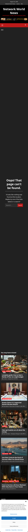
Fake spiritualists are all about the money (13, 431)
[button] (26, 501)
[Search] (25, 25)
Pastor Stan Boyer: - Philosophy (9, 433)
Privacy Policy (14, 530)
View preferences (14, 526)
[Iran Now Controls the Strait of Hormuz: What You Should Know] (14, 447)
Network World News (10, 4)
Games (18, 4)
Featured (11, 481)
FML (22, 4)
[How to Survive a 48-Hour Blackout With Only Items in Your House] (14, 474)
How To (17, 481)
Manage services (13, 514)
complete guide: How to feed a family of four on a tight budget (12, 376)
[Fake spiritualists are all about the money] (14, 419)
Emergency (5, 481)
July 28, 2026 (19, 461)
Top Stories (5, 398)
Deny (14, 522)
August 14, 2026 (19, 406)
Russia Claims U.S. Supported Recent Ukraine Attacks (11, 403)
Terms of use (20, 530)
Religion (4, 426)
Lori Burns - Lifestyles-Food (8, 378)
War (10, 398)
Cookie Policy (8, 530)
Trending (8, 371)
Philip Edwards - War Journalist (9, 406)
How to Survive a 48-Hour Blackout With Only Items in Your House (14, 486)
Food (3, 371)
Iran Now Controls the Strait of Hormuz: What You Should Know (13, 458)
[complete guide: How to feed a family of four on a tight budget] (14, 364)
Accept (14, 518)
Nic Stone (5, 488)
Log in (3, 499)
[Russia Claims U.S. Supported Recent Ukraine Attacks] (14, 392)
